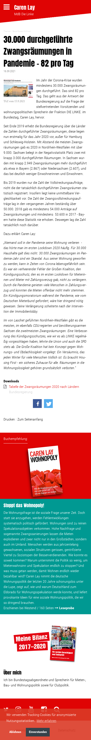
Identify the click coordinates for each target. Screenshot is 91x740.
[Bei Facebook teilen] (37, 403)
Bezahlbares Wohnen (22, 31)
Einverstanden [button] (38, 732)
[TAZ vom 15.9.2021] (18, 88)
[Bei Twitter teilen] (48, 403)
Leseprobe (66, 608)
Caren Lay (24, 7)
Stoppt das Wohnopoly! (24, 505)
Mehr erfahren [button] (46, 721)
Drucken (9, 419)
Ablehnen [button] (15, 732)
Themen (7, 31)
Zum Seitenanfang (30, 419)
